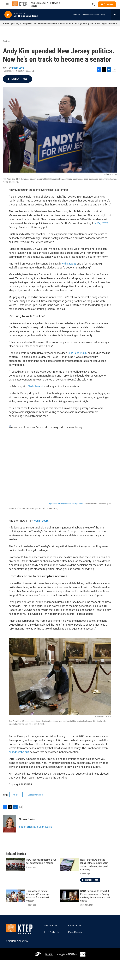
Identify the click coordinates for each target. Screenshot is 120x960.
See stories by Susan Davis (35, 826)
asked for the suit (19, 752)
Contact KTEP (74, 925)
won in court (41, 520)
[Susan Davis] (9, 823)
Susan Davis (18, 67)
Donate (108, 4)
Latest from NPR (35, 795)
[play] (8, 14)
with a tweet (69, 263)
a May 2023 (101, 223)
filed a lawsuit (35, 386)
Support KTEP (50, 925)
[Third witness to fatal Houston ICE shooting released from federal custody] (15, 896)
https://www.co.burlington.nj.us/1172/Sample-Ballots (66, 504)
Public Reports (75, 932)
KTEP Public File (51, 932)
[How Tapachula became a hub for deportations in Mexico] (15, 864)
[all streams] (115, 14)
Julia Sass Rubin (77, 352)
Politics (6, 41)
